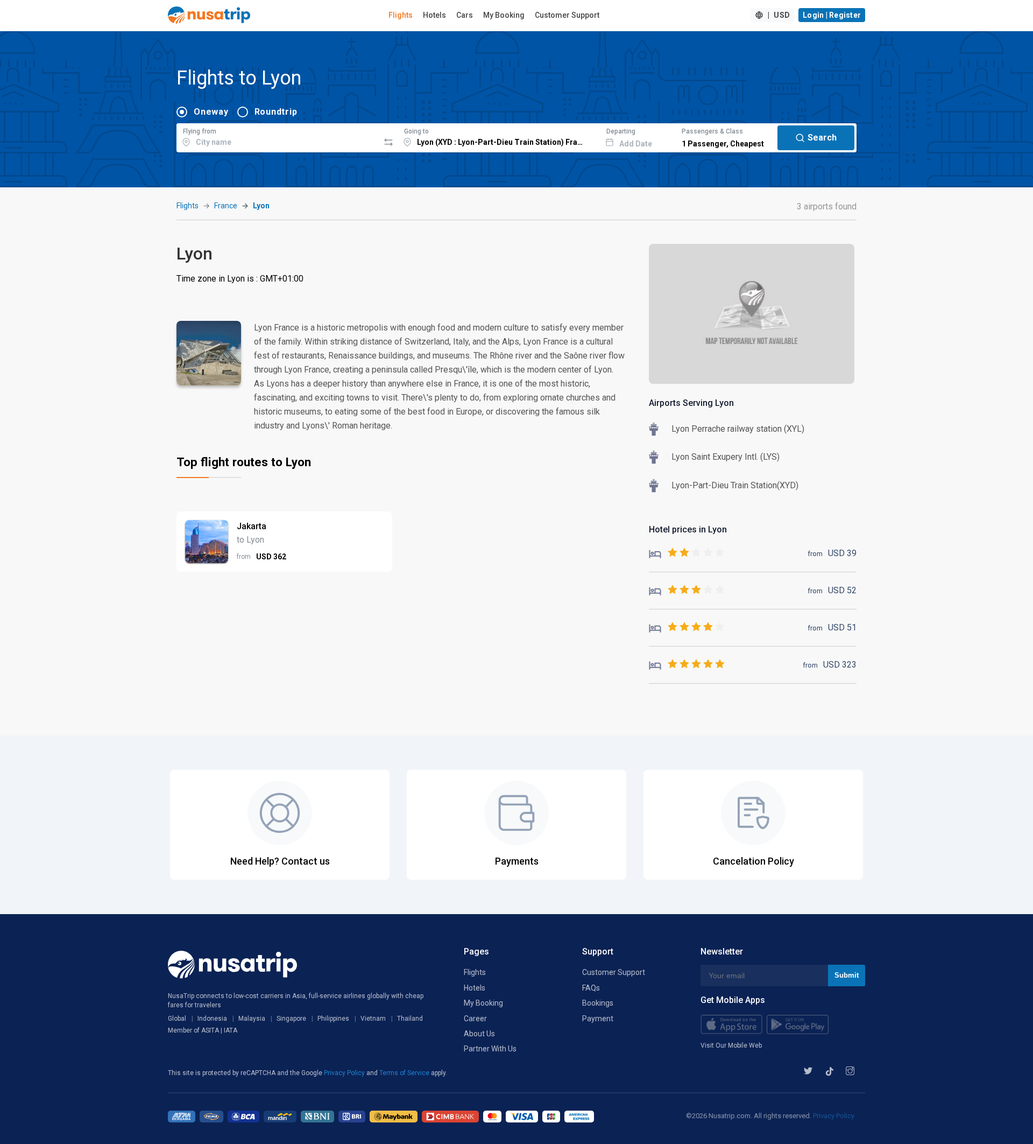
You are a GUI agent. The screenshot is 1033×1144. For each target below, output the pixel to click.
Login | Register (832, 15)
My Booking (504, 15)
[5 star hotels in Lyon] (687, 664)
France (225, 205)
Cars (464, 15)
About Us (479, 1033)
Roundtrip (276, 112)
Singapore (291, 1018)
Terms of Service (405, 1073)
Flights (400, 15)
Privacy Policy (345, 1073)
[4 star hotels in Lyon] (687, 627)
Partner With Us (490, 1048)
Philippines (333, 1018)
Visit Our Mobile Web (731, 1045)
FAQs (591, 988)
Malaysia (251, 1018)
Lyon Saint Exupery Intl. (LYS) (725, 457)
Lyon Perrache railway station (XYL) (737, 429)
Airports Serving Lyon (691, 403)
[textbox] (277, 136)
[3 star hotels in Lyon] (687, 590)
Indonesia (212, 1018)
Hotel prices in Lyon (688, 529)
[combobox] (277, 136)
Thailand (410, 1018)
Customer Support (567, 15)
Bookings (597, 1003)
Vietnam (373, 1018)
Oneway (211, 112)
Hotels (434, 15)
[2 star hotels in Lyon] (687, 553)
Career (475, 1018)
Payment (597, 1018)
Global (177, 1018)
